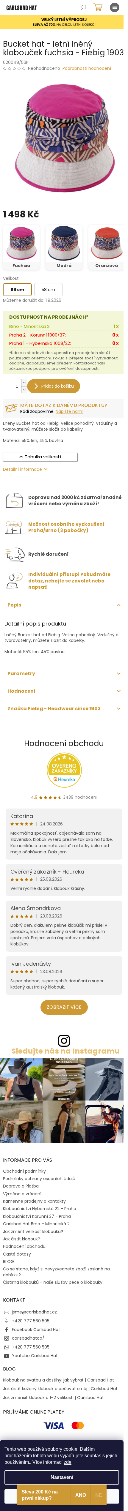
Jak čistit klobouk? (21, 1239)
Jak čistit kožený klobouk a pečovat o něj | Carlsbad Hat (60, 1389)
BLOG (8, 1261)
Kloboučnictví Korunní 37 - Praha (37, 1216)
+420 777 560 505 (30, 1321)
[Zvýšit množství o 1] (24, 382)
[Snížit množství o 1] (24, 389)
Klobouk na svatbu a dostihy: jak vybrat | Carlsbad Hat (58, 1380)
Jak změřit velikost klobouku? (33, 1231)
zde (67, 1462)
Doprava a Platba (21, 1186)
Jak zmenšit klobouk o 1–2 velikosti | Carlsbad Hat (53, 1398)
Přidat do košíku (57, 386)
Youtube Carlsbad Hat (35, 1356)
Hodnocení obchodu (64, 743)
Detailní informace (22, 469)
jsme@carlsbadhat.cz (34, 1312)
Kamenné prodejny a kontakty (34, 1201)
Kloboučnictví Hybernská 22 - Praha (39, 1209)
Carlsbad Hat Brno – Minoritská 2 (36, 1224)
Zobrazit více (64, 1007)
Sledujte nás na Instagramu (65, 1051)
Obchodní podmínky (24, 1171)
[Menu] (115, 7)
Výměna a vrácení (22, 1194)
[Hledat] (83, 7)
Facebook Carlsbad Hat (36, 1329)
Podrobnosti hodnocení (87, 68)
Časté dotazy (17, 1254)
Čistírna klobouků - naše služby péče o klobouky (52, 1282)
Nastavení (62, 1477)
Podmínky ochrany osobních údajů (39, 1179)
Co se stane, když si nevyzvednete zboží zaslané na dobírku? (56, 1272)
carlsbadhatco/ (28, 1338)
